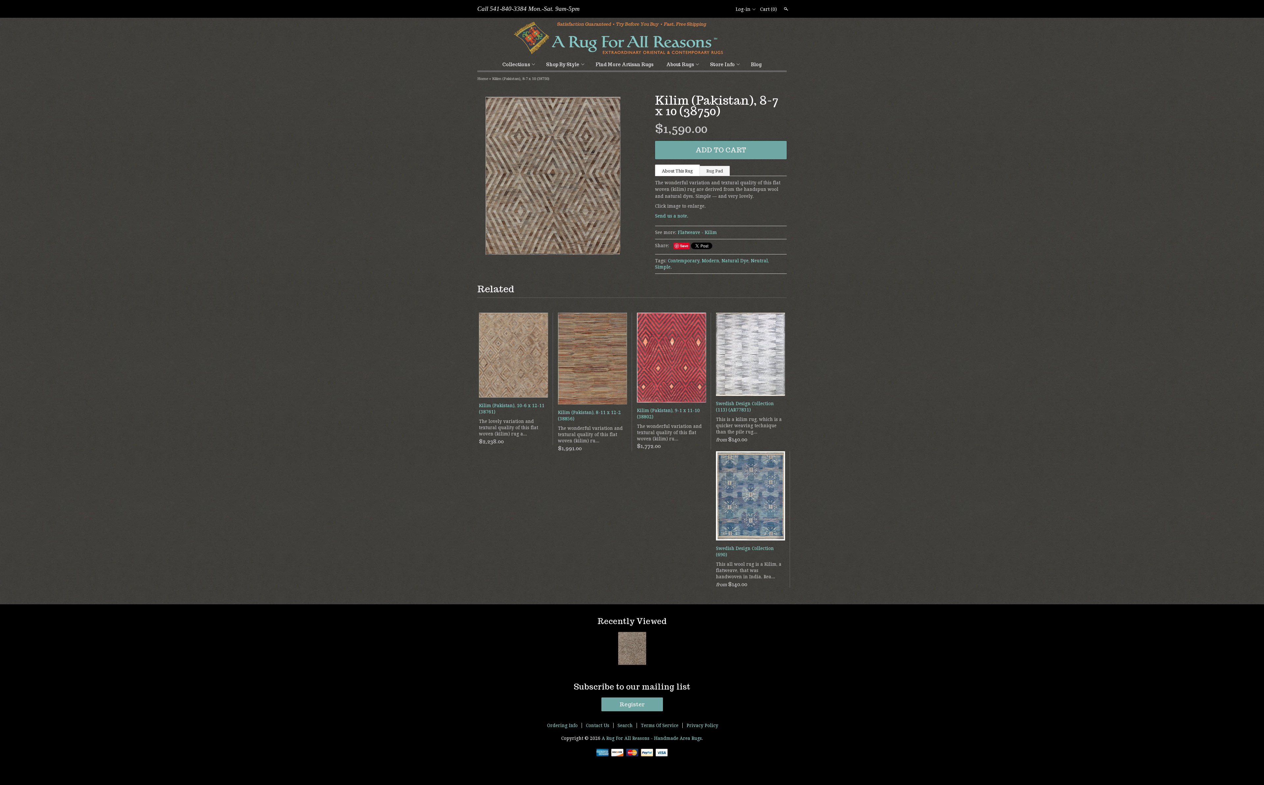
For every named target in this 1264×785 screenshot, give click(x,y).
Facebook (714, 9)
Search (785, 8)
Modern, (711, 260)
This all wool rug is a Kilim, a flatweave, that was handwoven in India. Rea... (748, 570)
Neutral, (760, 260)
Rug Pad (714, 171)
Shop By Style (562, 64)
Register (632, 704)
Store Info (722, 64)
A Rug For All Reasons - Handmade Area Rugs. (652, 738)
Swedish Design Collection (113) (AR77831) (745, 406)
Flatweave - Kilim (697, 232)
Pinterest (725, 9)
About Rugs (680, 64)
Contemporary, (684, 260)
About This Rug (677, 171)
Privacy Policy (702, 725)
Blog (756, 64)
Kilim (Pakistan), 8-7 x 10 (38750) (520, 78)
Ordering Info (562, 725)
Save (684, 245)
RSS (703, 9)
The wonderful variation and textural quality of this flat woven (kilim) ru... (590, 434)
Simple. (663, 267)
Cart (768, 9)
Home (482, 78)
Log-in (743, 9)
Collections (516, 64)
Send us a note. (671, 216)
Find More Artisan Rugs (624, 64)
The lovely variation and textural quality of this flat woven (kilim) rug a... (508, 427)
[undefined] (553, 176)
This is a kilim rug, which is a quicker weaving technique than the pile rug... (749, 425)
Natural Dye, (736, 260)
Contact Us (597, 725)
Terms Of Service (659, 725)
